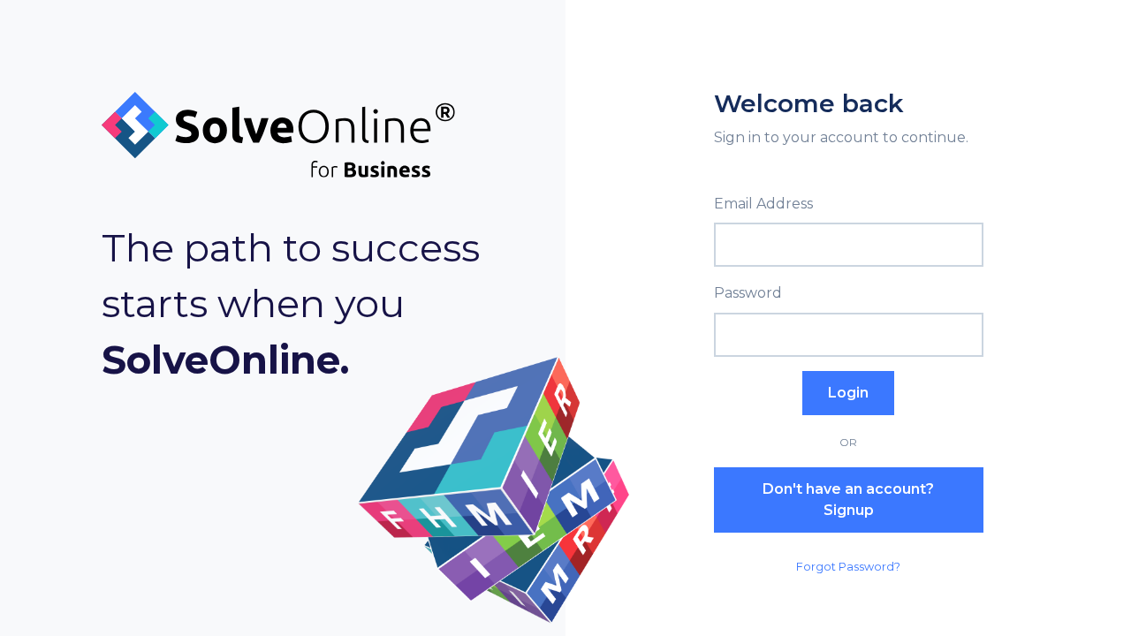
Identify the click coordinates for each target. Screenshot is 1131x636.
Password (748, 292)
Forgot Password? (848, 566)
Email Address (763, 203)
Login (848, 392)
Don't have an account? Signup (848, 500)
